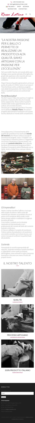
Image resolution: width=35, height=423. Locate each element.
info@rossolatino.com (18, 4)
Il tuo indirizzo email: (6, 391)
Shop (19, 6)
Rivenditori (12, 9)
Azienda (26, 6)
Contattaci (23, 9)
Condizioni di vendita (18, 419)
